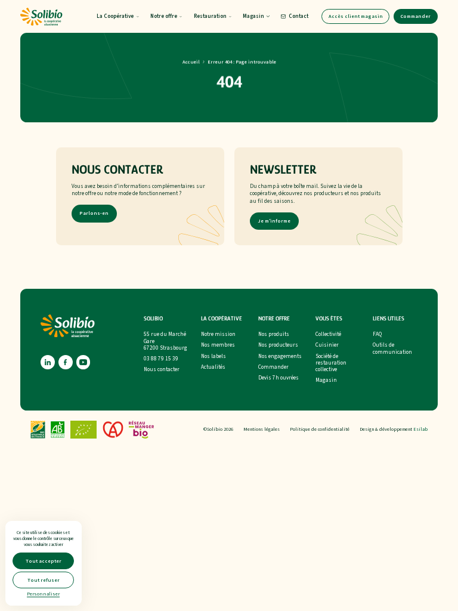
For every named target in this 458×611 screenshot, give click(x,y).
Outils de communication (392, 348)
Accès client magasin (356, 16)
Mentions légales (261, 429)
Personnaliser (43, 594)
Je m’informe (274, 221)
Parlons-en (94, 213)
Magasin (326, 380)
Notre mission (218, 334)
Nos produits (273, 334)
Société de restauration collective (330, 363)
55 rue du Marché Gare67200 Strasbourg (165, 341)
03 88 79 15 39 (161, 359)
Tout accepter (43, 560)
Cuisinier (327, 345)
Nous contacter (162, 370)
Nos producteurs (278, 345)
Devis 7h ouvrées (278, 378)
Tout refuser (43, 580)
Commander (415, 16)
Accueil (191, 61)
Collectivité (328, 334)
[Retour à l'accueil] (41, 17)
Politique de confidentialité (319, 429)
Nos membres (218, 345)
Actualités (213, 367)
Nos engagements (280, 356)
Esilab (420, 429)
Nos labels (213, 356)
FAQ (377, 334)
